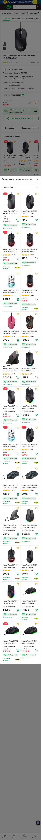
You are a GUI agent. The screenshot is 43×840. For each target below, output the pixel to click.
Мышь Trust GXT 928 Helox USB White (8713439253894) (10, 292)
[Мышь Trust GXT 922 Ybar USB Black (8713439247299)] (30, 358)
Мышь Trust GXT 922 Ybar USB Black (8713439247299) (29, 370)
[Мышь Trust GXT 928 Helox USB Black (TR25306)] (11, 239)
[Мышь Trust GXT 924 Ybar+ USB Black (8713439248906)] (11, 395)
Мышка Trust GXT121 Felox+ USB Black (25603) (29, 603)
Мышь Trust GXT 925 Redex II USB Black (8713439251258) (10, 213)
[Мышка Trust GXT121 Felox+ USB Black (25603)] (30, 590)
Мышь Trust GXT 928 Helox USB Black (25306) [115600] (10, 566)
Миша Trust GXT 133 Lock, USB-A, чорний (10, 486)
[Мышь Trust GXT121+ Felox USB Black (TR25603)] (11, 590)
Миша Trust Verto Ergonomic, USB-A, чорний (10, 527)
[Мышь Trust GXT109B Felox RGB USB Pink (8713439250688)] (11, 321)
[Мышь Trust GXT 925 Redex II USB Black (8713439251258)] (11, 200)
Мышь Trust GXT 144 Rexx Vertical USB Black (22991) (10, 370)
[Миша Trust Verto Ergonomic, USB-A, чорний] (11, 515)
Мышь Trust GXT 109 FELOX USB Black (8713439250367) (29, 213)
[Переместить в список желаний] (18, 194)
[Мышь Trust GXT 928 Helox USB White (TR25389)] (11, 434)
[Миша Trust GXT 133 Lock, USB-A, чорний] (11, 475)
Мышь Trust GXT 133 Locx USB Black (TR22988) (29, 333)
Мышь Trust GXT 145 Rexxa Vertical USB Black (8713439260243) (29, 527)
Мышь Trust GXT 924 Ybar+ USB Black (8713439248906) (10, 407)
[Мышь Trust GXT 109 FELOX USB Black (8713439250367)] (30, 200)
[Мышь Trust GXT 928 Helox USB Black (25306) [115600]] (11, 554)
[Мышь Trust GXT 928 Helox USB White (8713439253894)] (11, 280)
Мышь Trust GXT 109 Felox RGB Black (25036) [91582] (29, 566)
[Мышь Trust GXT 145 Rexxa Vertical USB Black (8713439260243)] (30, 515)
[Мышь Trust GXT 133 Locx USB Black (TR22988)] (30, 321)
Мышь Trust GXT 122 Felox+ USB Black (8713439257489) (29, 407)
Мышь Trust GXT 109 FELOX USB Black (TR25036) (29, 446)
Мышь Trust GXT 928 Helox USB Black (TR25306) (10, 251)
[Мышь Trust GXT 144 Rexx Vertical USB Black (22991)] (11, 358)
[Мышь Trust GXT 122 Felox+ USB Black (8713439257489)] (30, 395)
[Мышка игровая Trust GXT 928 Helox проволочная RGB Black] (30, 280)
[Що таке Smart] (17, 268)
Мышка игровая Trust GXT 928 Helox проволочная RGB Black (29, 292)
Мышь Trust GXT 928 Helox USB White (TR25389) (10, 446)
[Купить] (18, 220)
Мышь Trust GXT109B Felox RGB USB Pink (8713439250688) (11, 333)
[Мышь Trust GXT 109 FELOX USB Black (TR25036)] (30, 434)
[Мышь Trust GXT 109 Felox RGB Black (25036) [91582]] (30, 554)
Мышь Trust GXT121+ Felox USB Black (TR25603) (10, 603)
